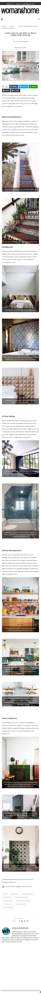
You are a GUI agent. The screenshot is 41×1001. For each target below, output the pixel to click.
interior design (8, 901)
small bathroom (8, 907)
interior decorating (21, 897)
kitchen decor (7, 904)
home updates (7, 897)
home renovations (27, 894)
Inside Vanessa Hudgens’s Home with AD (19, 886)
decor (5, 894)
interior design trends (23, 901)
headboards (14, 894)
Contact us (10, 4)
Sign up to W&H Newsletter (25, 4)
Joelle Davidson (24, 41)
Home (4, 26)
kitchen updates (20, 904)
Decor (12, 26)
